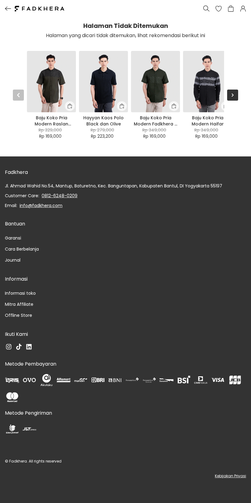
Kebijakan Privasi (230, 475)
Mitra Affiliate (19, 304)
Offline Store (18, 315)
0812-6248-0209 (59, 196)
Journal (13, 260)
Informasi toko (20, 293)
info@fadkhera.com (41, 205)
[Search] (206, 8)
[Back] (7, 8)
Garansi (13, 238)
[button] (218, 8)
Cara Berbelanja (22, 249)
